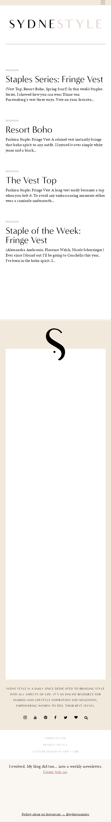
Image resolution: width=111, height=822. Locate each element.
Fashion (12, 70)
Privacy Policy (55, 744)
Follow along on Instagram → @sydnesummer (55, 814)
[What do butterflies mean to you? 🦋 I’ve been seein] (55, 382)
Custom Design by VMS (50, 751)
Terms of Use (55, 738)
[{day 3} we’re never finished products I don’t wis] (55, 541)
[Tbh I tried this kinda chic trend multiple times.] (55, 593)
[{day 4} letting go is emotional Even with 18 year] (55, 435)
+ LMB (74, 751)
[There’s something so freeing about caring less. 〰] (55, 488)
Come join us (55, 772)
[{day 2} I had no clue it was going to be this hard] (55, 646)
